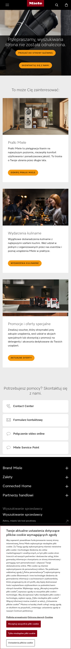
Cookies (49, 617)
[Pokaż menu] (7, 5)
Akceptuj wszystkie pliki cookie (23, 624)
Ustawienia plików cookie (20, 643)
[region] (35, 587)
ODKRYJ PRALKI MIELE (23, 173)
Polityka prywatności (16, 617)
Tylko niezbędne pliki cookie (22, 633)
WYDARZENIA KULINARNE (25, 263)
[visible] (22, 406)
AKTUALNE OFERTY (21, 358)
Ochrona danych (36, 617)
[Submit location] (67, 521)
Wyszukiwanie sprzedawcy (22, 514)
